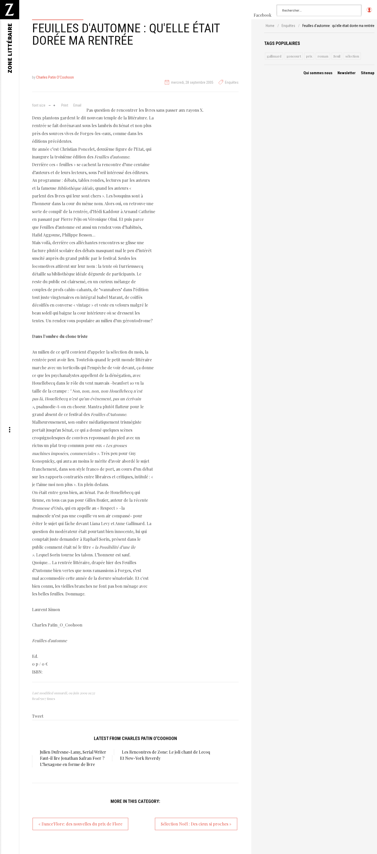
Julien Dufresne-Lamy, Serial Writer (73, 752)
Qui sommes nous (317, 73)
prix (309, 56)
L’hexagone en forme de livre (67, 764)
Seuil (336, 56)
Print (64, 105)
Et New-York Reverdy (140, 758)
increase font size (54, 105)
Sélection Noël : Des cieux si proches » (196, 824)
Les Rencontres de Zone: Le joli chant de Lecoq (166, 752)
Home (270, 26)
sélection (352, 56)
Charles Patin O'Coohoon (55, 77)
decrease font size (50, 105)
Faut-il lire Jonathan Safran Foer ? (72, 758)
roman (323, 56)
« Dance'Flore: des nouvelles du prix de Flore (80, 824)
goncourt (293, 56)
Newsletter (347, 73)
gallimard (274, 56)
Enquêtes (232, 82)
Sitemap (367, 73)
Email (77, 105)
